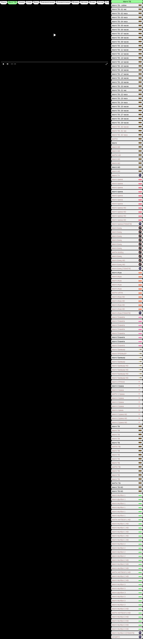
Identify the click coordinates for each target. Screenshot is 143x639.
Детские (84, 2)
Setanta (21, 2)
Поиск (3, 2)
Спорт (29, 2)
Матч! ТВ (12, 2)
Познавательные (63, 2)
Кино (36, 2)
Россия (100, 2)
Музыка (75, 2)
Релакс (92, 2)
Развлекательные (47, 2)
